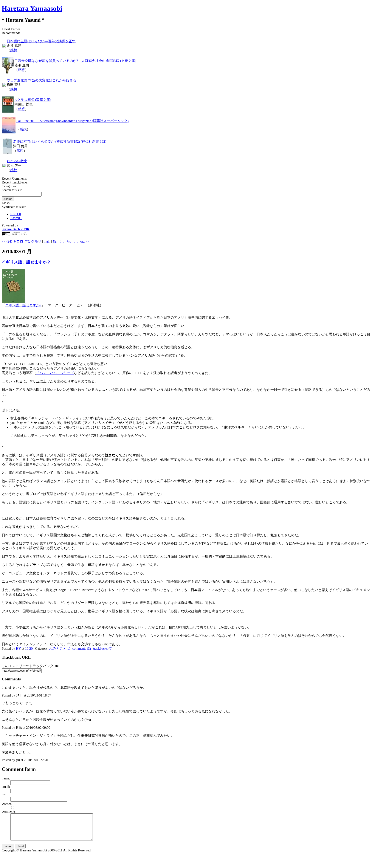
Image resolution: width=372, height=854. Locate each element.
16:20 (29, 648)
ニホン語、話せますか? (23, 305)
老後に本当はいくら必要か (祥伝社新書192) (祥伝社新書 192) (59, 141)
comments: (9, 811)
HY (18, 648)
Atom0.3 (16, 218)
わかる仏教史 (17, 161)
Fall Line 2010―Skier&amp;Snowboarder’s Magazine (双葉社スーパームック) (72, 121)
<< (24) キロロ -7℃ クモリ (21, 241)
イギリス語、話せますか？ (26, 262)
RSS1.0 (15, 214)
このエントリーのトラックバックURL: (31, 666)
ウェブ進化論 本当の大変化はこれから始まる (41, 80)
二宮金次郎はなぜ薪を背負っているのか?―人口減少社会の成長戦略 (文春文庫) (75, 61)
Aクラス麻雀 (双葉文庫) (32, 100)
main (47, 241)
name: (6, 778)
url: (4, 795)
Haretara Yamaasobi (32, 8)
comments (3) (81, 648)
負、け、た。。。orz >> (71, 241)
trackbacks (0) (102, 648)
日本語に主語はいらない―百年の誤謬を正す (41, 41)
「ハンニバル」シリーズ (55, 373)
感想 (13, 50)
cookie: (7, 803)
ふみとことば (59, 648)
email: (6, 786)
